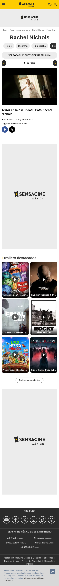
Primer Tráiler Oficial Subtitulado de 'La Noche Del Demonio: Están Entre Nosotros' (44, 370)
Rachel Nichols (38, 30)
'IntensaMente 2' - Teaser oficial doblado (15, 295)
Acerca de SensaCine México (17, 558)
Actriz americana (23, 30)
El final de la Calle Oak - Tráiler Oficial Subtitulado (15, 332)
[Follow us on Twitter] (25, 520)
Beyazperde (12, 542)
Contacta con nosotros (43, 558)
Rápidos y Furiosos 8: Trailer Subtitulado (44, 295)
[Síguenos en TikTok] (43, 520)
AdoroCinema (41, 542)
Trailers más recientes (29, 380)
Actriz (12, 30)
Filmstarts (38, 538)
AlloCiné (11, 538)
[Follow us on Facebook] (16, 520)
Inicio (5, 30)
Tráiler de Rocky (43, 332)
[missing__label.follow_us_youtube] (7, 520)
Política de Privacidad (31, 561)
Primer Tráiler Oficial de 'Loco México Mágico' (15, 370)
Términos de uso (11, 561)
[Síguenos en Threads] (52, 520)
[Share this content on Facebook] (5, 129)
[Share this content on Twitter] (12, 129)
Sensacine (26, 546)
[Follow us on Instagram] (34, 520)
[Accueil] (27, 4)
